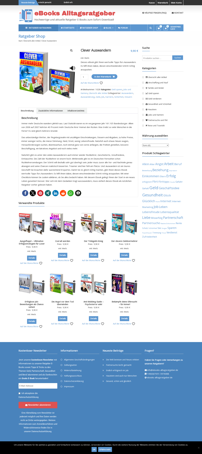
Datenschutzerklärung (28, 397)
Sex (159, 228)
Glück (167, 195)
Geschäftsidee (169, 188)
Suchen (177, 57)
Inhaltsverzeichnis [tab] (75, 110)
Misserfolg (157, 217)
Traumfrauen (147, 233)
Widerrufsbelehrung (72, 370)
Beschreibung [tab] (27, 110)
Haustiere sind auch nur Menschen (121, 375)
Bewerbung (147, 170)
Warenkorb (163, 2)
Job (102, 96)
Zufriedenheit (149, 236)
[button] (71, 50)
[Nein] (198, 447)
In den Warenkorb (102, 76)
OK (94, 449)
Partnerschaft (173, 218)
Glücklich (148, 201)
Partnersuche (151, 223)
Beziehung (160, 170)
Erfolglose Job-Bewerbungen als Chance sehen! (32, 304)
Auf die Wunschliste (90, 82)
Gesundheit (152, 194)
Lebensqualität (169, 212)
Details (31, 257)
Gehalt (145, 188)
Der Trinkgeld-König (93, 241)
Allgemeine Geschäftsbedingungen (79, 359)
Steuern (128, 96)
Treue (164, 233)
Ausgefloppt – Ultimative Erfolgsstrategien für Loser (32, 242)
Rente (179, 223)
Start (20, 41)
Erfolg (171, 176)
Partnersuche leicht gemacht (119, 365)
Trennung (156, 232)
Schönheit (153, 228)
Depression (173, 171)
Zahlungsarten (70, 365)
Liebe (146, 217)
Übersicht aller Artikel (31, 41)
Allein (145, 164)
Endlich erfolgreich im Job (69, 2)
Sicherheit (119, 96)
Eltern (163, 176)
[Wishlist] (159, 28)
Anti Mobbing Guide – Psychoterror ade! (94, 303)
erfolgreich (147, 182)
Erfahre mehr (105, 449)
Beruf (178, 164)
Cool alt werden (62, 241)
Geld (98, 96)
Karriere (109, 96)
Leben (163, 207)
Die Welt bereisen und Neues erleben (122, 359)
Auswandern (127, 93)
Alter (152, 164)
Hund (158, 202)
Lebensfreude (151, 212)
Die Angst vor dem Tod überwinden (63, 303)
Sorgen (164, 228)
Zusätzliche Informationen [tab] (50, 110)
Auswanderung (88, 96)
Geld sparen (117, 89)
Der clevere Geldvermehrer (124, 241)
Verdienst (172, 232)
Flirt (155, 181)
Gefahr (179, 181)
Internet (165, 201)
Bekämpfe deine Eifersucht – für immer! (124, 303)
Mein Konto (176, 2)
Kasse (152, 2)
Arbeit (169, 163)
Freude (172, 182)
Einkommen (150, 176)
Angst (159, 164)
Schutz (145, 228)
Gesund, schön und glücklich (118, 381)
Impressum (69, 386)
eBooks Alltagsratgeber (74, 13)
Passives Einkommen (168, 223)
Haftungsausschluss (73, 375)
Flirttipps (163, 181)
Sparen (172, 228)
